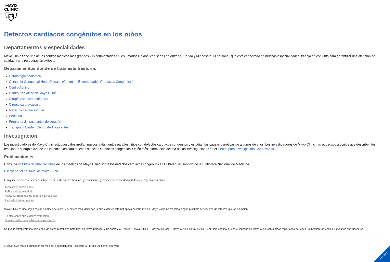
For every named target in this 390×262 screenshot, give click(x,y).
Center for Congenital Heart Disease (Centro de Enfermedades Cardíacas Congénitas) (71, 81)
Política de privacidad (18, 191)
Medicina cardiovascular (26, 110)
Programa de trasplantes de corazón (35, 121)
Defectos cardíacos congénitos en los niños (73, 34)
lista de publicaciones (39, 164)
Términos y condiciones (19, 187)
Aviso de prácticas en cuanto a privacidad (31, 195)
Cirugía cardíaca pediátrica (28, 99)
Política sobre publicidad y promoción (27, 215)
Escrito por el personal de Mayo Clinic (31, 171)
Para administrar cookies (19, 200)
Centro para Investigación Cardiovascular (247, 149)
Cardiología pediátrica (25, 76)
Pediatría (15, 116)
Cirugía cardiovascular (25, 104)
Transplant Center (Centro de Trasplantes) (39, 127)
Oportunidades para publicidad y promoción (30, 220)
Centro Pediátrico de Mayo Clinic (32, 93)
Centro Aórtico (19, 87)
